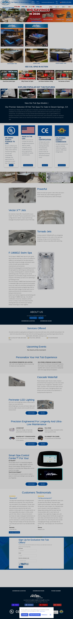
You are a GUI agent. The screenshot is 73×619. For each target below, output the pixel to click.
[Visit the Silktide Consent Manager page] (50, 614)
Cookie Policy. (42, 611)
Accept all (24, 614)
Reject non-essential (34, 614)
